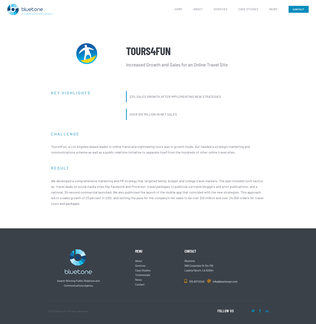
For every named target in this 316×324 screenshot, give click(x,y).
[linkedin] (267, 311)
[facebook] (260, 311)
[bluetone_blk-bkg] (78, 251)
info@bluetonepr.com (225, 281)
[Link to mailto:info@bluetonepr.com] (209, 281)
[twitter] (253, 311)
